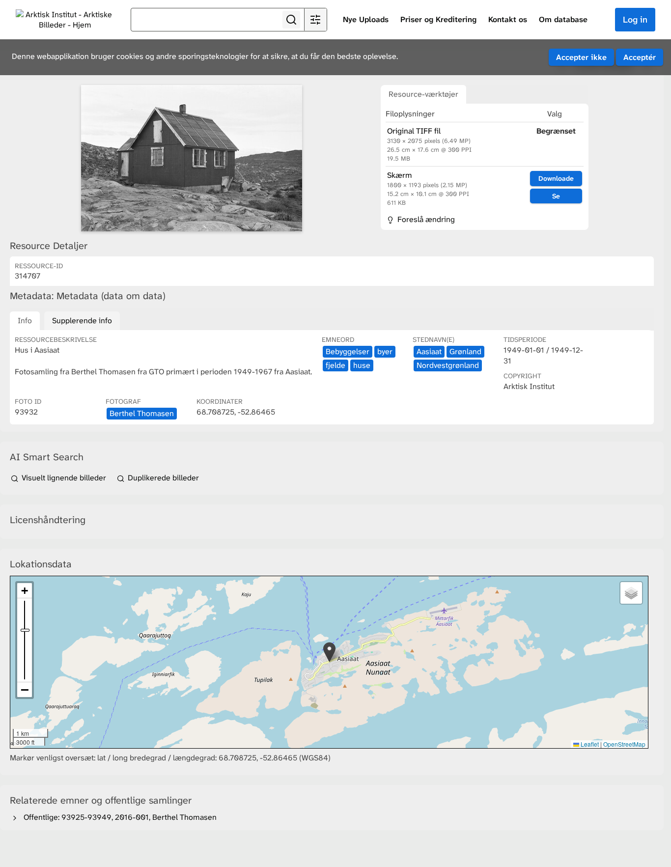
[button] (329, 652)
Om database (563, 19)
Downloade (556, 178)
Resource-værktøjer (423, 94)
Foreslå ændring (425, 219)
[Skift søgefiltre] (315, 19)
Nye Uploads (366, 19)
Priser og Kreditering (438, 19)
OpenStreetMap (624, 744)
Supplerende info (82, 320)
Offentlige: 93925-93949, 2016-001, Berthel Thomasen (118, 817)
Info (25, 320)
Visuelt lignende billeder (64, 478)
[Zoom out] (24, 689)
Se (556, 196)
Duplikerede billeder (162, 478)
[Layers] (631, 593)
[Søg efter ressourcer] (291, 19)
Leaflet (589, 744)
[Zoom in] (24, 590)
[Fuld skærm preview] (191, 158)
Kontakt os (507, 19)
